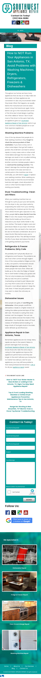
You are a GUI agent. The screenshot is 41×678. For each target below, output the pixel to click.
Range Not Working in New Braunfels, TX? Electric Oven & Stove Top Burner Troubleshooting (20, 409)
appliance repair (18, 367)
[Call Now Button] (2, 676)
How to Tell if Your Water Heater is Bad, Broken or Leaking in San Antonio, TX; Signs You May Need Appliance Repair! (20, 383)
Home (6, 666)
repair (26, 175)
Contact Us (24, 668)
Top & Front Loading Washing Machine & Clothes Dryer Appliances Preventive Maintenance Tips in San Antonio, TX (20, 397)
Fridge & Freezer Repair (19, 595)
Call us (32, 365)
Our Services (29, 666)
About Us (17, 666)
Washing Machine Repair (20, 653)
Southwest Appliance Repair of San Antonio (20, 347)
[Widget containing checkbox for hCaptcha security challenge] (21, 492)
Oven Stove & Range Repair (19, 624)
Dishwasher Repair (19, 568)
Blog (13, 668)
